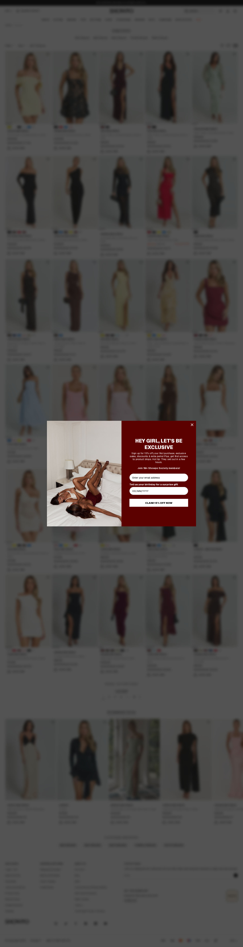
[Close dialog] (192, 424)
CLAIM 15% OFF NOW (158, 502)
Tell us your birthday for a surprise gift (153, 484)
